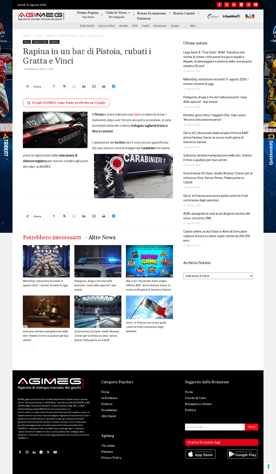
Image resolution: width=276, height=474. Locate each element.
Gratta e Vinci (40, 41)
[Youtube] (255, 4)
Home (26, 36)
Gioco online (107, 26)
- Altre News (100, 237)
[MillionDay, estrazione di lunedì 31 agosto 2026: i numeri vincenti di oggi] (46, 261)
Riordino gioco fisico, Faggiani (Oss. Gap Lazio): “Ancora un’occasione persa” (214, 117)
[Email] (93, 86)
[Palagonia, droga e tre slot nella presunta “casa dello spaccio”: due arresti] (97, 261)
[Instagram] (226, 4)
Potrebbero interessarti (52, 237)
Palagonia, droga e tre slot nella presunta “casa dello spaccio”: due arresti (95, 285)
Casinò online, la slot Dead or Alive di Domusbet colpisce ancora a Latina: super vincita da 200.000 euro (216, 236)
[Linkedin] (234, 4)
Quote (175, 26)
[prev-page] (25, 348)
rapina (138, 114)
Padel (145, 26)
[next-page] (32, 348)
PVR (134, 26)
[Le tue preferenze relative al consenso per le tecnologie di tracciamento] (268, 466)
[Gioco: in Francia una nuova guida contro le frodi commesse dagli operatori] (149, 307)
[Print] (103, 86)
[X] (248, 4)
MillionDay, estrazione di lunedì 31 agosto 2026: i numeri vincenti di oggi (215, 82)
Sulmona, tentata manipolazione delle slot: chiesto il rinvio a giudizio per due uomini (46, 336)
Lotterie (54, 41)
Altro (193, 26)
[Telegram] (241, 4)
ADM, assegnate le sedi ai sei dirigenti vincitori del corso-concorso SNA (216, 216)
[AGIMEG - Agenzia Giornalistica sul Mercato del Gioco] (41, 17)
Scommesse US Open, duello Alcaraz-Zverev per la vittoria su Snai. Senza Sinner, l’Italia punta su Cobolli (97, 336)
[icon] (200, 458)
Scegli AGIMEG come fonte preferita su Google (69, 103)
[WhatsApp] (73, 86)
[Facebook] (219, 4)
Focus (38, 36)
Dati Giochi (87, 26)
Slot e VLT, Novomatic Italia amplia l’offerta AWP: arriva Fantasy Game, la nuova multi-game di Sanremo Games (148, 285)
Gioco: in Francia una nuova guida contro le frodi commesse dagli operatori (146, 327)
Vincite (123, 26)
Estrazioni (160, 26)
